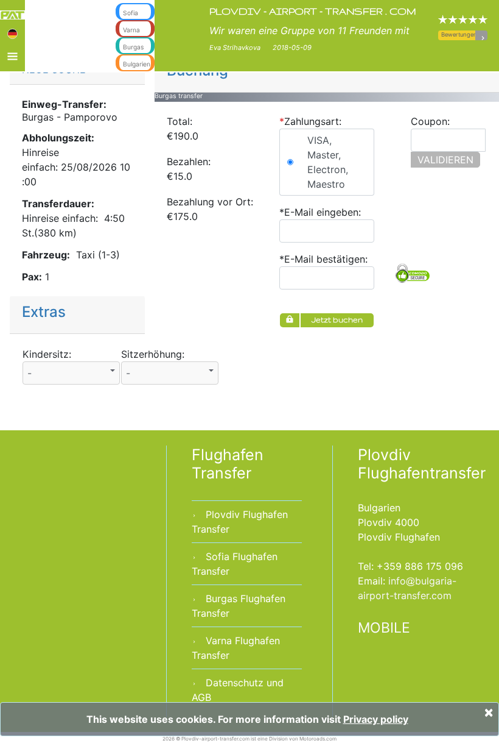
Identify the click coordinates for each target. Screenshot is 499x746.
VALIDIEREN (445, 160)
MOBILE (384, 627)
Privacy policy (375, 719)
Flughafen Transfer (227, 464)
